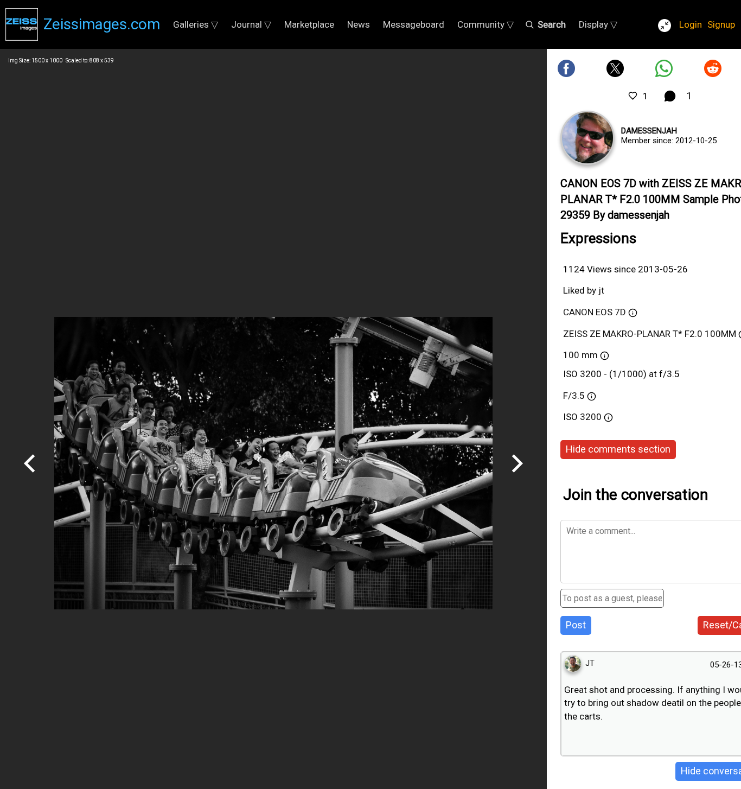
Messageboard (413, 24)
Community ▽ (485, 24)
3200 (592, 416)
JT (590, 663)
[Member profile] (587, 138)
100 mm (580, 354)
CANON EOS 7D (594, 312)
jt (601, 290)
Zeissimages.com (101, 24)
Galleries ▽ (195, 24)
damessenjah (649, 131)
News (358, 24)
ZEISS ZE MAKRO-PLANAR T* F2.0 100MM (649, 333)
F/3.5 (574, 395)
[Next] (517, 476)
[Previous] (30, 476)
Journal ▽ (251, 24)
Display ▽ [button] (598, 24)
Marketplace (309, 24)
